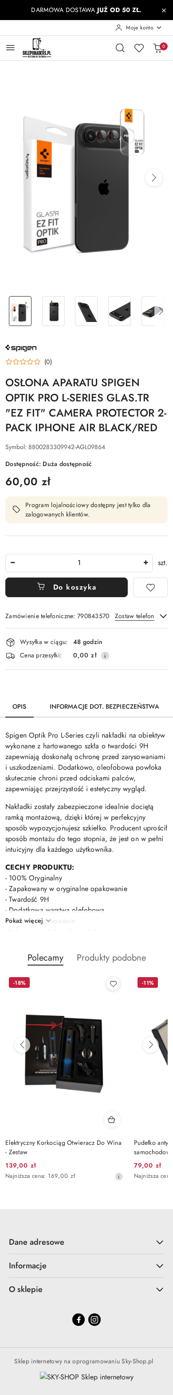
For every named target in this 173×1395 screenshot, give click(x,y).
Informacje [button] (28, 1265)
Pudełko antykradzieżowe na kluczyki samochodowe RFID (55, 1147)
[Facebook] (78, 1319)
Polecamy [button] (45, 957)
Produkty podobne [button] (111, 957)
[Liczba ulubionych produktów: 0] (139, 47)
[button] (154, 178)
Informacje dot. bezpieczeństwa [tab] (104, 706)
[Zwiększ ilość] (145, 563)
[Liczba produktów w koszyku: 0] (157, 47)
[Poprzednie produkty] (22, 1045)
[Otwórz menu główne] (10, 47)
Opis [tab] (19, 706)
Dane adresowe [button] (36, 1242)
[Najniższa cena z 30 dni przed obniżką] (118, 1176)
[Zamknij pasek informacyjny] (164, 10)
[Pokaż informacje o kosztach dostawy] (105, 655)
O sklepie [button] (26, 1289)
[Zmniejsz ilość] (12, 563)
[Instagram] (94, 1319)
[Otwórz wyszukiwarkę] (120, 47)
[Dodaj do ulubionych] (150, 587)
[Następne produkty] (151, 1045)
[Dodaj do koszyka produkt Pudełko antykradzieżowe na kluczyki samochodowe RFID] (112, 1119)
